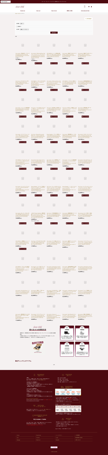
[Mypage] (91, 6)
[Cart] (89, 6)
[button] (84, 6)
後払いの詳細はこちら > (42, 379)
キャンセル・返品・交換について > (45, 409)
